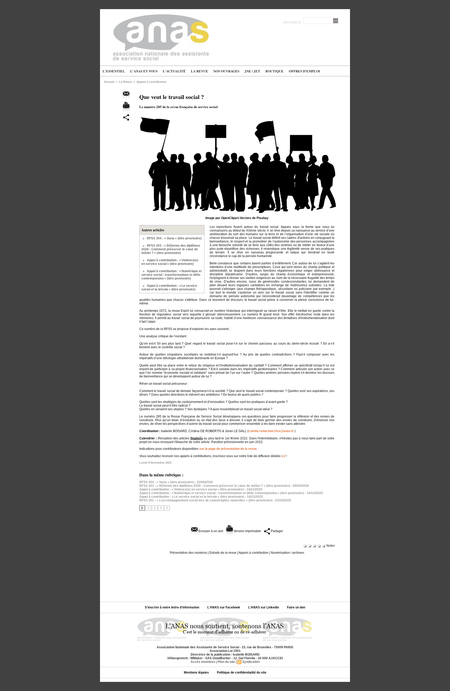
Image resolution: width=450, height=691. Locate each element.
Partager (276, 531)
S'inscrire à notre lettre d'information (172, 607)
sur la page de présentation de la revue (228, 449)
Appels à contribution (151, 81)
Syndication (251, 662)
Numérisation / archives (287, 553)
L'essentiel (114, 71)
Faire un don (296, 607)
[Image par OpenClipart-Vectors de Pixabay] (238, 117)
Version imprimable (247, 531)
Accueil (109, 81)
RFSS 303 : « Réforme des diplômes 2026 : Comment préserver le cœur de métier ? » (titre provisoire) (170, 249)
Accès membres (203, 662)
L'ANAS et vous (144, 71)
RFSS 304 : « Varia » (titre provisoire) (174, 238)
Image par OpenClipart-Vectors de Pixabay (236, 218)
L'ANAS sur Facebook (224, 607)
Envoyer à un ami (210, 531)
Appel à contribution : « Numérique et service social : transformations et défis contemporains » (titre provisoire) (171, 274)
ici (283, 456)
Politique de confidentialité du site (241, 672)
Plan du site (226, 662)
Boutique (274, 71)
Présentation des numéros (188, 553)
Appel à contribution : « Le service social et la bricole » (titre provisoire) (169, 287)
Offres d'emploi (304, 71)
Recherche (292, 22)
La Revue (199, 71)
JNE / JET (252, 71)
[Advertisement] (225, 576)
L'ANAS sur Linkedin (264, 607)
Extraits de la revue (222, 553)
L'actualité (174, 71)
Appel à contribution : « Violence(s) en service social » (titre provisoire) (169, 262)
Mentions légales (197, 672)
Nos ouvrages (226, 71)
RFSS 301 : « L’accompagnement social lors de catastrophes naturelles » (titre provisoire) (205, 500)
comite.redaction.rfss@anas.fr (271, 431)
